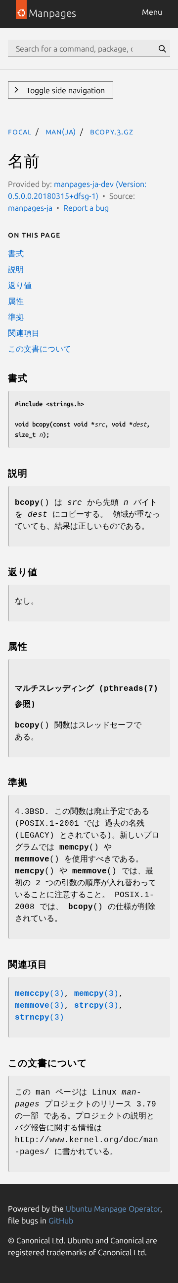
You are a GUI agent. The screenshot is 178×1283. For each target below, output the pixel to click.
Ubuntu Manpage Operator (113, 1208)
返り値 (20, 285)
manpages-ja (30, 207)
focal (20, 131)
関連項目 (24, 332)
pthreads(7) (131, 688)
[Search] (162, 48)
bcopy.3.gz (112, 131)
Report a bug (86, 207)
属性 (16, 301)
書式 (16, 253)
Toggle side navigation (64, 90)
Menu (152, 11)
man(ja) (61, 131)
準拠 (16, 316)
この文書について (39, 348)
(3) (39, 993)
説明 (16, 269)
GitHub (60, 1220)
